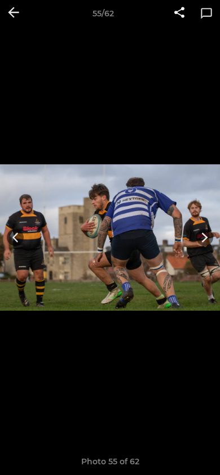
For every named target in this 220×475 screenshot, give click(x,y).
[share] (179, 13)
